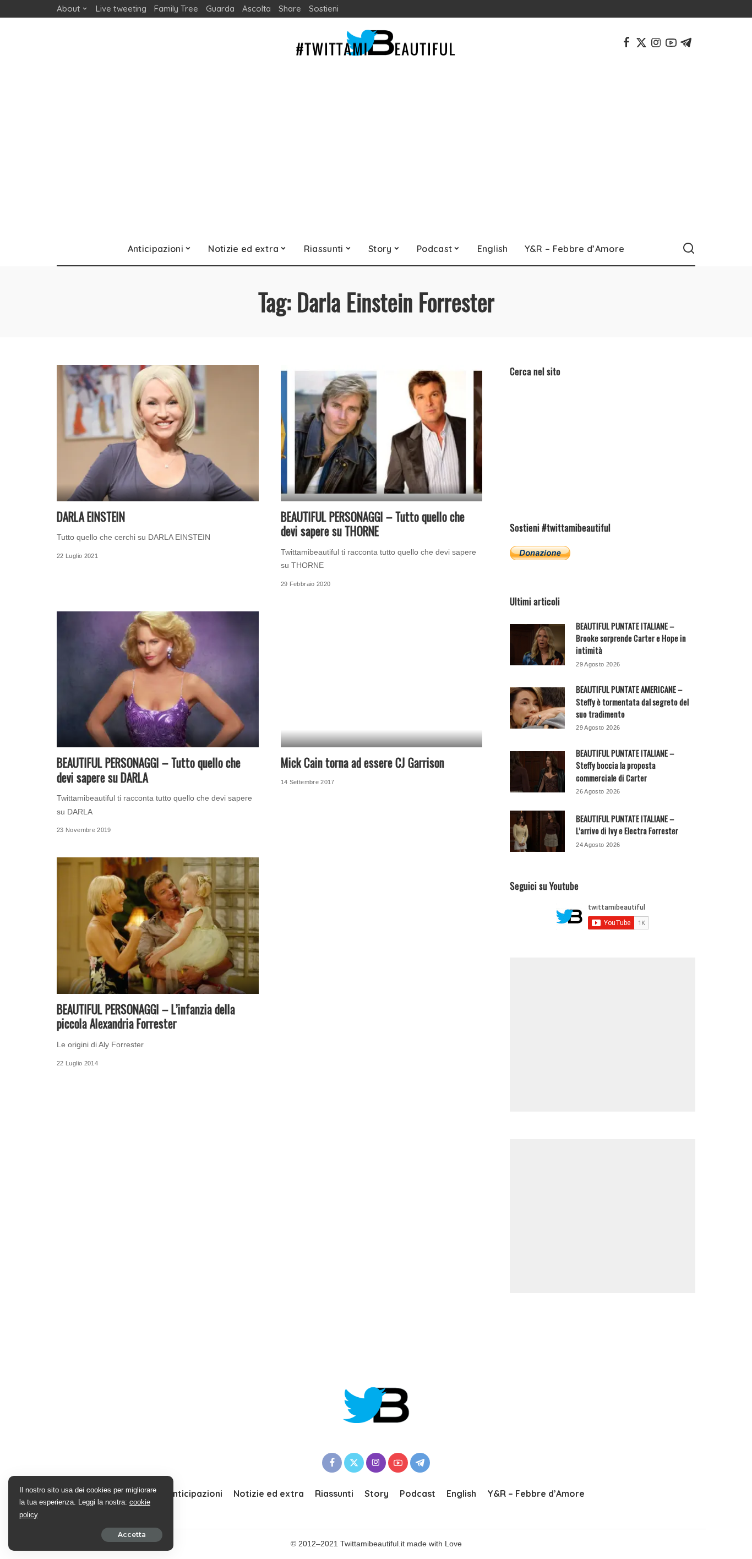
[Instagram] (656, 42)
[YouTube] (671, 42)
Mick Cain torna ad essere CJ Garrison (362, 762)
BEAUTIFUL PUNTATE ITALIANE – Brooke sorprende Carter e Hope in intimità (631, 638)
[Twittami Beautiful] (376, 42)
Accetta (132, 1534)
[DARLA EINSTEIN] (158, 433)
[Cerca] (688, 248)
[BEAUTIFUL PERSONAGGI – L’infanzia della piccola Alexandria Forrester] (158, 925)
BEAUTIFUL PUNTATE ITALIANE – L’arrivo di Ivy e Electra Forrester (627, 824)
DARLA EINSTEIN (91, 516)
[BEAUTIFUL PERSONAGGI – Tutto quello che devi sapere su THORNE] (382, 433)
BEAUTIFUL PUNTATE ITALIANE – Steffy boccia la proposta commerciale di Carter (625, 765)
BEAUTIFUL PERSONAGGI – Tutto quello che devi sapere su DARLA (149, 770)
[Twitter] (641, 42)
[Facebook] (626, 42)
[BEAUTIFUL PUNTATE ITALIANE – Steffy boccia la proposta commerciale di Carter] (537, 771)
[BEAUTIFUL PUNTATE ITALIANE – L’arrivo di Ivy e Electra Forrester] (537, 831)
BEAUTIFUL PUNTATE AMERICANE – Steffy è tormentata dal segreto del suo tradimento (632, 701)
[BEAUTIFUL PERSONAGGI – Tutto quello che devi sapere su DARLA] (158, 679)
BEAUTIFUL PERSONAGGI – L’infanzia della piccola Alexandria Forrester (146, 1016)
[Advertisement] (376, 150)
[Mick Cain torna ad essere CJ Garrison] (382, 679)
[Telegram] (685, 42)
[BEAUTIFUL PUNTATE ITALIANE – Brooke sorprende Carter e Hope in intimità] (537, 644)
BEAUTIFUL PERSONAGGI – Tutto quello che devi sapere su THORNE (373, 524)
